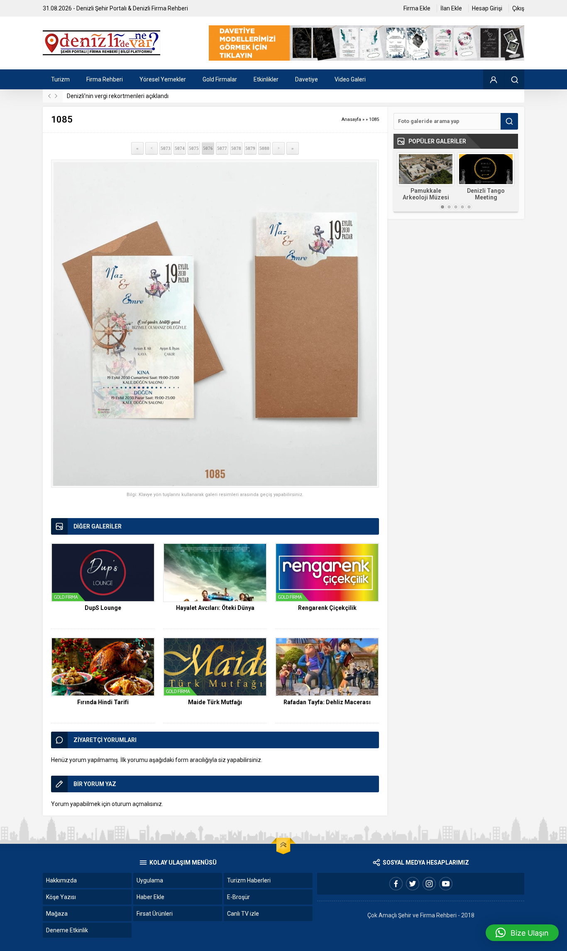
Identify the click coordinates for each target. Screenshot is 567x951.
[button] (522, 932)
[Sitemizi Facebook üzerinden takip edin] (396, 883)
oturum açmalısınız (137, 804)
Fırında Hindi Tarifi (103, 702)
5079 (250, 148)
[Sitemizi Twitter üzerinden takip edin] (412, 883)
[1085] (215, 324)
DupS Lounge (103, 608)
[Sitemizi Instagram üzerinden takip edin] (429, 883)
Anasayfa (351, 119)
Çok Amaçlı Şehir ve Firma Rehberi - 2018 (420, 915)
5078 (236, 148)
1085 (374, 119)
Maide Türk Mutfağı (215, 702)
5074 (180, 148)
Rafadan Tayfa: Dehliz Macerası (327, 702)
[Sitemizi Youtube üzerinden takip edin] (446, 883)
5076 (208, 148)
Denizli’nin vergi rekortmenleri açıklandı (118, 96)
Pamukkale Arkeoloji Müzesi (426, 194)
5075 (194, 148)
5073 (166, 148)
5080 (264, 148)
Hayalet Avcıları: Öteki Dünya (215, 608)
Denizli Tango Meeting (486, 194)
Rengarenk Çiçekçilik (327, 608)
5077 (222, 148)
